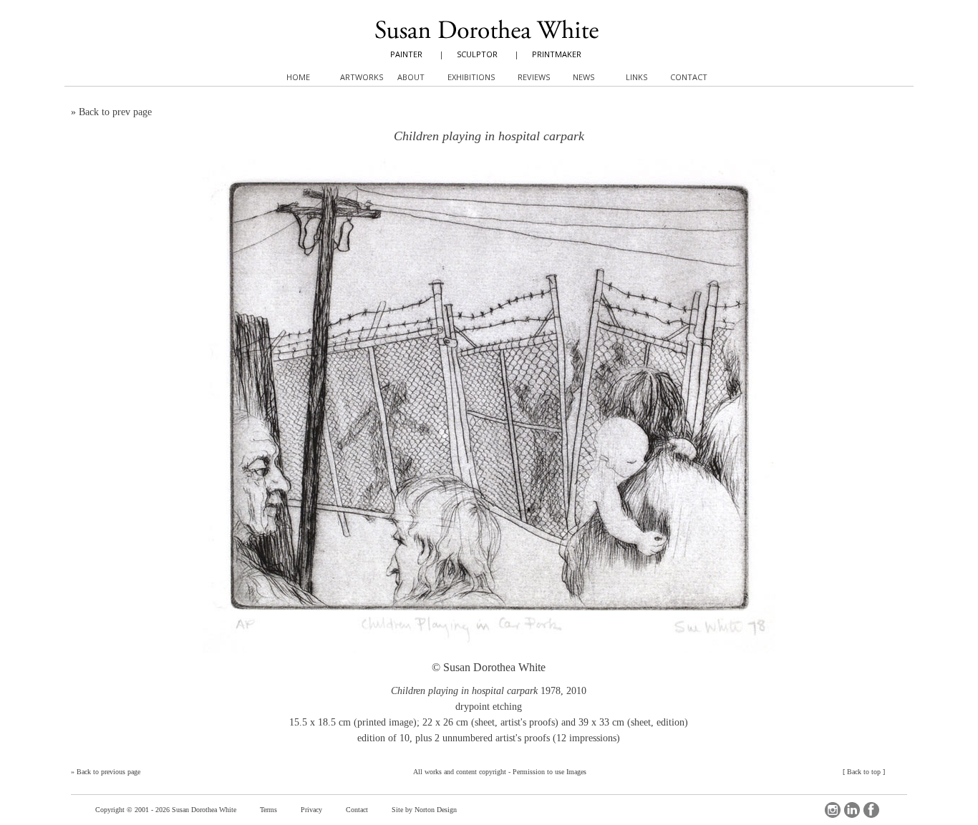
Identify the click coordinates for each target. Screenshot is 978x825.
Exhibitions (471, 77)
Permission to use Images (549, 772)
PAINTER (406, 54)
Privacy (311, 810)
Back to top (864, 772)
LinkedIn (852, 810)
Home (298, 77)
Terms (268, 810)
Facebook (871, 810)
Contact (357, 810)
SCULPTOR (477, 54)
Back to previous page (108, 772)
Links (636, 77)
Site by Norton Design (424, 810)
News (583, 77)
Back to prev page (115, 112)
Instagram (833, 810)
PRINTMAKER (556, 54)
